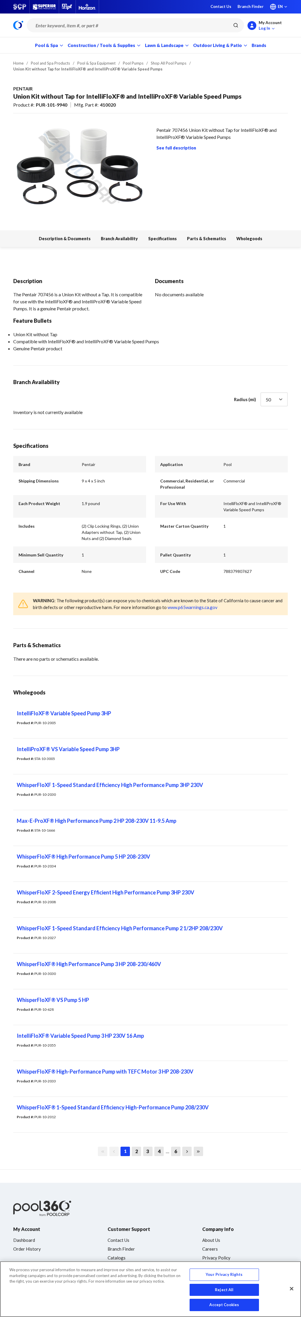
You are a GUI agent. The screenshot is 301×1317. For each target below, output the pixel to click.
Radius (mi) (245, 399)
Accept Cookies (224, 1304)
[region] (150, 1289)
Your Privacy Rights (224, 1274)
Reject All (224, 1289)
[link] (102, 1151)
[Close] (291, 1288)
